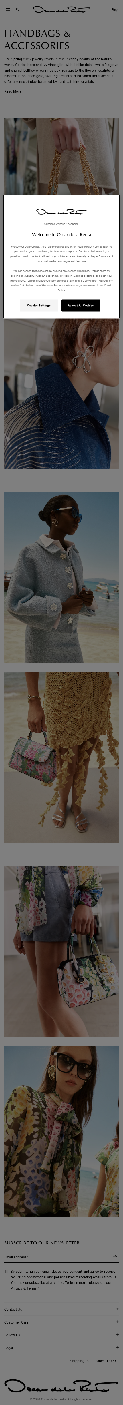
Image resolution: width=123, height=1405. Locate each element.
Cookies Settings (39, 305)
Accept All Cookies (81, 305)
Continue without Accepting (61, 223)
